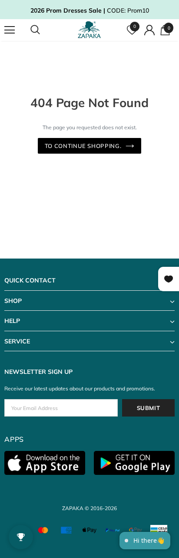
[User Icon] (149, 30)
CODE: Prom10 (89, 10)
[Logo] (90, 30)
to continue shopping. (83, 145)
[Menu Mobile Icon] (9, 30)
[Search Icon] (43, 30)
